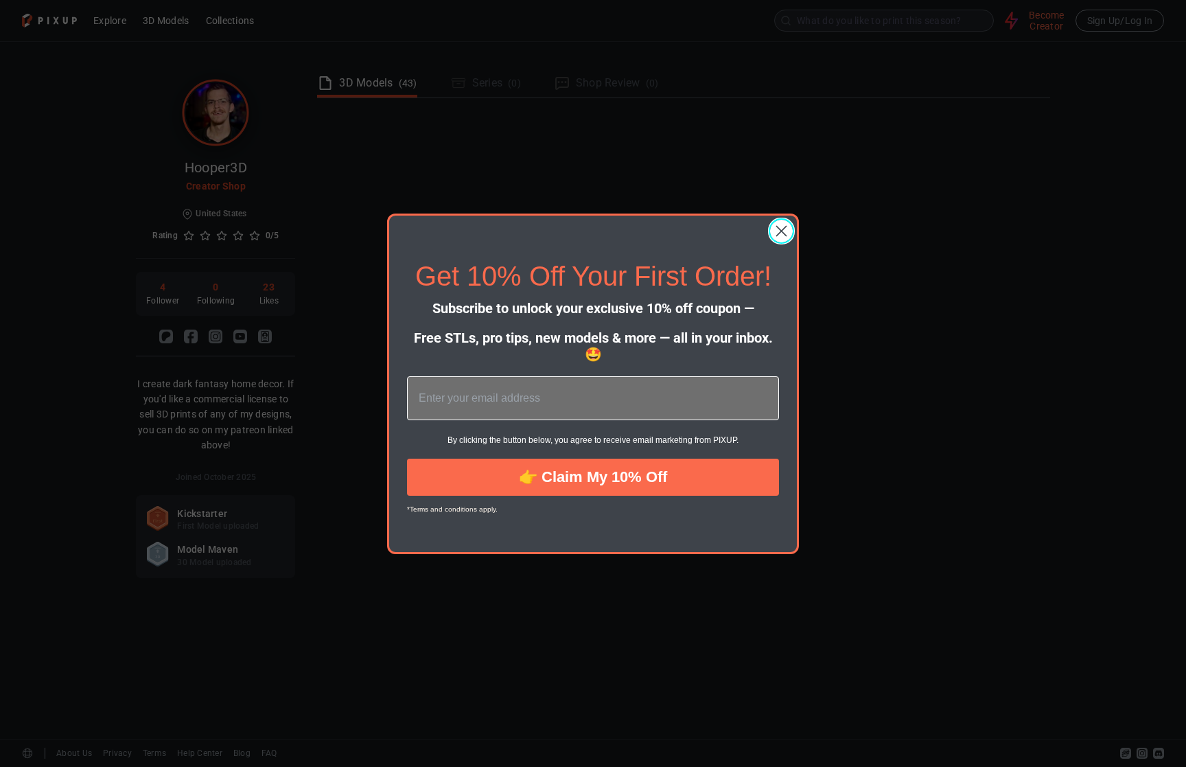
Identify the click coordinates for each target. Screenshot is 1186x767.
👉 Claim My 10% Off (593, 476)
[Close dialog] (781, 231)
